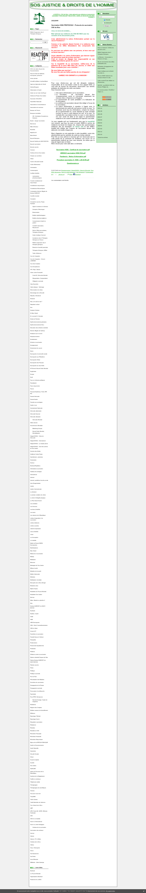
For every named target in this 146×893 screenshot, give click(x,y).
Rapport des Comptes (36, 707)
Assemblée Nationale (35, 101)
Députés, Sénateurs (35, 295)
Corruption (33, 199)
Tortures (32, 790)
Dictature (32, 298)
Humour (32, 462)
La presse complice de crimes (38, 495)
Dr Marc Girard (34, 313)
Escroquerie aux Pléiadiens (37, 356)
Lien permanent (80, 172)
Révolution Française (35, 733)
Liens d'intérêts (34, 531)
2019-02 (100, 122)
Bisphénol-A (33, 132)
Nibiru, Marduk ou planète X (37, 600)
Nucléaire (32, 610)
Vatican (32, 836)
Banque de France (35, 110)
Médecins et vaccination (36, 553)
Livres (31, 534)
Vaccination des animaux (36, 830)
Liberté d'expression (35, 528)
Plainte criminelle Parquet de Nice (39, 657)
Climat (31, 158)
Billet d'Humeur (34, 126)
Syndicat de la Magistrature (37, 776)
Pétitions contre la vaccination (38, 654)
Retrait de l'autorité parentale (40, 247)
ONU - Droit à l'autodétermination (39, 625)
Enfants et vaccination (36, 342)
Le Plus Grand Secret (36, 500)
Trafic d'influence (37, 253)
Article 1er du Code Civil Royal (38, 93)
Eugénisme (33, 371)
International (33, 474)
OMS (31, 619)
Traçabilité (33, 796)
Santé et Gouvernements (37, 745)
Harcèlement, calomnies (36, 457)
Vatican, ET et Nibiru (35, 839)
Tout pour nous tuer (35, 793)
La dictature (33, 492)
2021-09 (100, 111)
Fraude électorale (34, 396)
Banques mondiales (35, 113)
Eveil (31, 377)
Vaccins (32, 833)
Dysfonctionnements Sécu (37, 324)
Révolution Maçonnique (36, 739)
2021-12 (100, 108)
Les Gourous (33, 506)
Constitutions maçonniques (37, 185)
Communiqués (34, 170)
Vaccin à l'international (36, 821)
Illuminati (32, 870)
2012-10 (100, 134)
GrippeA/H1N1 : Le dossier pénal (39, 443)
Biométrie (32, 129)
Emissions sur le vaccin (36, 333)
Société (32, 762)
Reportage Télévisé (35, 716)
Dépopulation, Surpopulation (40, 278)
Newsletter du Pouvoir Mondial (38, 591)
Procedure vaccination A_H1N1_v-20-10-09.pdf (73, 160)
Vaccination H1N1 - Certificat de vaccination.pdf (73, 150)
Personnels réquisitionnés (37, 645)
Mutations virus (34, 585)
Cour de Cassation (35, 256)
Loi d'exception (34, 537)
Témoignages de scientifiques (38, 787)
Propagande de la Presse (37, 685)
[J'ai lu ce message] (144, 891)
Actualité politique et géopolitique (39, 81)
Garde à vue (33, 405)
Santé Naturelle (34, 748)
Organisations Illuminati (36, 876)
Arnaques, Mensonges (38, 209)
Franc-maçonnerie (35, 386)
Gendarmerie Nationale (36, 408)
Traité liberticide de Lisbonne (37, 802)
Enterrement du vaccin (36, 348)
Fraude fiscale (34, 399)
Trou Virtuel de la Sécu (36, 805)
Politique (32, 670)
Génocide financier (35, 414)
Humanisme (33, 460)
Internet (32, 477)
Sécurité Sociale (34, 754)
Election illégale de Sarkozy (37, 330)
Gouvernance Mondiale (36, 425)
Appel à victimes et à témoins (40, 206)
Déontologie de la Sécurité (37, 292)
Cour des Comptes (35, 263)
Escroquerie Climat (35, 359)
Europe (32, 374)
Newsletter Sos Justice (36, 594)
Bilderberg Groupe (37, 428)
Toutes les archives (103, 137)
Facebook (78, 174)
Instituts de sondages (36, 471)
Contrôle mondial (34, 196)
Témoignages (33, 785)
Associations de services (36, 107)
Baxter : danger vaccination (37, 120)
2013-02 (100, 128)
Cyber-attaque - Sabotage (37, 287)
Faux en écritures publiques (37, 380)
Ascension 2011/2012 (36, 98)
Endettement (33, 339)
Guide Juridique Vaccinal (39, 235)
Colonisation (33, 167)
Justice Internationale (36, 489)
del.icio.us (61, 174)
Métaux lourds (34, 568)
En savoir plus (110, 891)
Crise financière (34, 284)
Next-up (32, 597)
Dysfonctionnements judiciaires (38, 322)
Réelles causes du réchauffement (39, 710)
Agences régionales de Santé (38, 84)
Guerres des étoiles (35, 451)
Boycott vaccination (35, 144)
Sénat (31, 757)
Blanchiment (33, 135)
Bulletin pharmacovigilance (40, 218)
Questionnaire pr (73, 163)
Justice (32, 486)
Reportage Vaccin (35, 719)
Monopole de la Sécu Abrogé (38, 582)
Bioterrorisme (36, 212)
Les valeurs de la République (38, 515)
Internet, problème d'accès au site (39, 480)
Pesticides (33, 648)
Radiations (33, 704)
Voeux (32, 850)
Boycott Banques (34, 138)
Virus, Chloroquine (35, 847)
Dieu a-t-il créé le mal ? (36, 301)
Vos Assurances (34, 853)
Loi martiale (33, 540)
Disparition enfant (34, 304)
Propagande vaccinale (36, 688)
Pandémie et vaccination (36, 634)
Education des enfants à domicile (39, 327)
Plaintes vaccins (34, 665)
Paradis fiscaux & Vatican (37, 637)
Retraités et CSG (34, 730)
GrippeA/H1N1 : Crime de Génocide (80, 170)
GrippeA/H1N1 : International (38, 440)
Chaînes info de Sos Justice (37, 152)
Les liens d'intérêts (35, 509)
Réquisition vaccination (36, 722)
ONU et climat (33, 628)
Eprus (31, 351)
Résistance (33, 725)
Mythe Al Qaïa (34, 588)
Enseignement (34, 345)
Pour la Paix (33, 676)
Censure (32, 150)
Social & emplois (34, 759)
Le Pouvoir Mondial (35, 873)
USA (31, 815)
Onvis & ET (33, 631)
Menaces (32, 562)
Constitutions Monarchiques (37, 188)
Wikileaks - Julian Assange (37, 862)
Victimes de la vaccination (39, 827)
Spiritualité (33, 768)
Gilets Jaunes (33, 422)
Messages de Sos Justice (37, 565)
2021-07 (100, 117)
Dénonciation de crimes (36, 290)
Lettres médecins (34, 522)
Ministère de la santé (35, 571)
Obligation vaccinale (38, 281)
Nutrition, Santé (34, 613)
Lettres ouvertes (34, 525)
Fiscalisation (33, 383)
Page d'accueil (63, 15)
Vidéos (32, 844)
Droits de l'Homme (35, 319)
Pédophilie (33, 639)
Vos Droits (32, 856)
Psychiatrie (33, 694)
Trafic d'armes (34, 799)
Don (31, 307)
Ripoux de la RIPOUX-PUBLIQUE (39, 742)
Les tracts (32, 512)
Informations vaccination (36, 468)
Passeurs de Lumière (35, 879)
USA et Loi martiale (35, 818)
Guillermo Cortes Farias (36, 454)
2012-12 (100, 131)
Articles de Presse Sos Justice (38, 95)
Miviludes (32, 577)
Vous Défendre (34, 859)
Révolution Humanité (35, 736)
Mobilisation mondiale (36, 580)
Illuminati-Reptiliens (35, 465)
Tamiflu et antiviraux (35, 779)
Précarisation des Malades (37, 679)
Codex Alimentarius (35, 164)
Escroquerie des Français (37, 362)
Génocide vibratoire (35, 416)
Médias (32, 556)
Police (31, 667)
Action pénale (34, 78)
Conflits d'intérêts (34, 173)
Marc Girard (33, 550)
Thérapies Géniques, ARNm (40, 250)
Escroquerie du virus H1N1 (37, 365)
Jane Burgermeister (35, 483)
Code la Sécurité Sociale (36, 161)
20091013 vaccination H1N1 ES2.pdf (72, 153)
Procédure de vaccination (37, 682)
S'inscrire (108, 19)
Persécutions (33, 642)
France (32, 388)
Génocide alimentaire (35, 411)
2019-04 (100, 120)
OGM (31, 616)
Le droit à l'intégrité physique (37, 497)
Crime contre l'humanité (36, 272)
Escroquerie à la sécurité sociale (38, 354)
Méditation (33, 559)
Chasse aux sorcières (36, 155)
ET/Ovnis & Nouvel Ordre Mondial (39, 368)
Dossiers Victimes (34, 310)
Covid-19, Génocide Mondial (40, 275)
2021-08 (100, 114)
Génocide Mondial (37, 419)
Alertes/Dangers (34, 87)
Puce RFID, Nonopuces (36, 697)
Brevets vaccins (34, 147)
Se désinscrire (108, 22)
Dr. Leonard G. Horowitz (36, 316)
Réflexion (32, 713)
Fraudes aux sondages (36, 402)
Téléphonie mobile (35, 782)
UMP (31, 808)
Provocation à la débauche (37, 691)
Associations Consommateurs (38, 104)
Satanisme (33, 751)
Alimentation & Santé (35, 90)
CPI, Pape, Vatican (35, 269)
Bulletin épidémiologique (39, 215)
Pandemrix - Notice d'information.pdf (73, 156)
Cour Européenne (35, 266)
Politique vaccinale (35, 673)
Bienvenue (33, 123)
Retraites (32, 727)
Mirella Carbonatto (35, 574)
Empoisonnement (34, 336)
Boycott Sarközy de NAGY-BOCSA (39, 141)
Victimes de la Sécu (35, 842)
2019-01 (100, 125)
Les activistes (33, 503)
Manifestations (34, 547)
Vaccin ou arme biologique (37, 824)
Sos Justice (33, 765)
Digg (71, 174)
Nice (31, 603)
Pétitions (32, 651)
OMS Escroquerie (34, 622)
